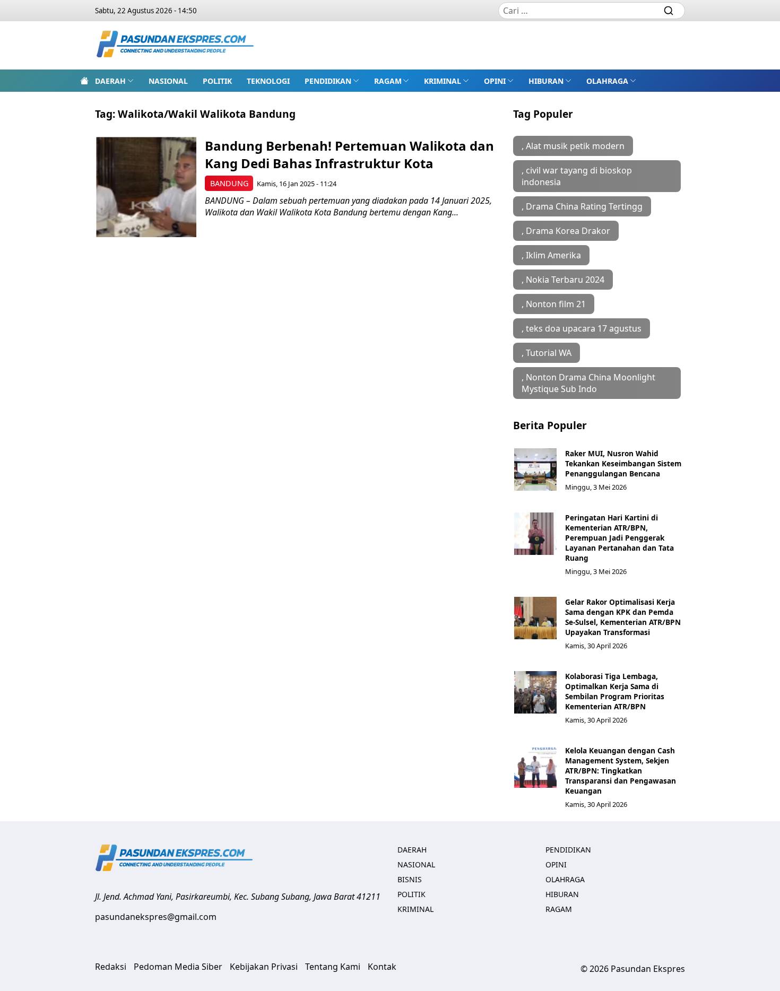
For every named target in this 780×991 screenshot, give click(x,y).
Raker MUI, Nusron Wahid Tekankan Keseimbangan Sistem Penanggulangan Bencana (623, 463)
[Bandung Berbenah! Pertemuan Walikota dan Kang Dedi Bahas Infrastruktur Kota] (146, 187)
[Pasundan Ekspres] (175, 45)
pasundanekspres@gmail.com (155, 917)
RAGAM (388, 81)
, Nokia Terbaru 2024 (563, 279)
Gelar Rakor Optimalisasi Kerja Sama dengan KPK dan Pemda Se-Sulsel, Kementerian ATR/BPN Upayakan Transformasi (623, 617)
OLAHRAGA (607, 81)
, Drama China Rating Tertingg (582, 206)
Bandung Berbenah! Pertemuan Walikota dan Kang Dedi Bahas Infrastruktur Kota (349, 154)
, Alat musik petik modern (573, 146)
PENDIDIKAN (328, 81)
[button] (114, 80)
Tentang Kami (332, 966)
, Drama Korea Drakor (566, 231)
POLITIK (217, 81)
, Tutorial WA (546, 353)
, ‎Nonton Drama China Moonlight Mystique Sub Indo (588, 383)
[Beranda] (84, 80)
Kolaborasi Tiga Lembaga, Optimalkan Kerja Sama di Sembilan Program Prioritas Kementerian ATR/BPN (614, 691)
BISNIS (409, 879)
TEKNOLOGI (268, 81)
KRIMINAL (442, 81)
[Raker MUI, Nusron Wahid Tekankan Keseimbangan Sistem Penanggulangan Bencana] (535, 469)
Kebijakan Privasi (264, 966)
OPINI (495, 81)
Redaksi (110, 966)
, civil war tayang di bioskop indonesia (577, 176)
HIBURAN (546, 81)
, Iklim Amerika (551, 255)
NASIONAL (168, 81)
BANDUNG (229, 183)
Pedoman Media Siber (178, 966)
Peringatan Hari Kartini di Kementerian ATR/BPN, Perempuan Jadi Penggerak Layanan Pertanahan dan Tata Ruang (619, 537)
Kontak (382, 966)
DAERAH (110, 81)
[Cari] (669, 10)
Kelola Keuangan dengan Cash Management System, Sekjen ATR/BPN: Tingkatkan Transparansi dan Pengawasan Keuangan (620, 770)
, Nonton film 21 (554, 304)
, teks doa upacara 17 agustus (582, 328)
